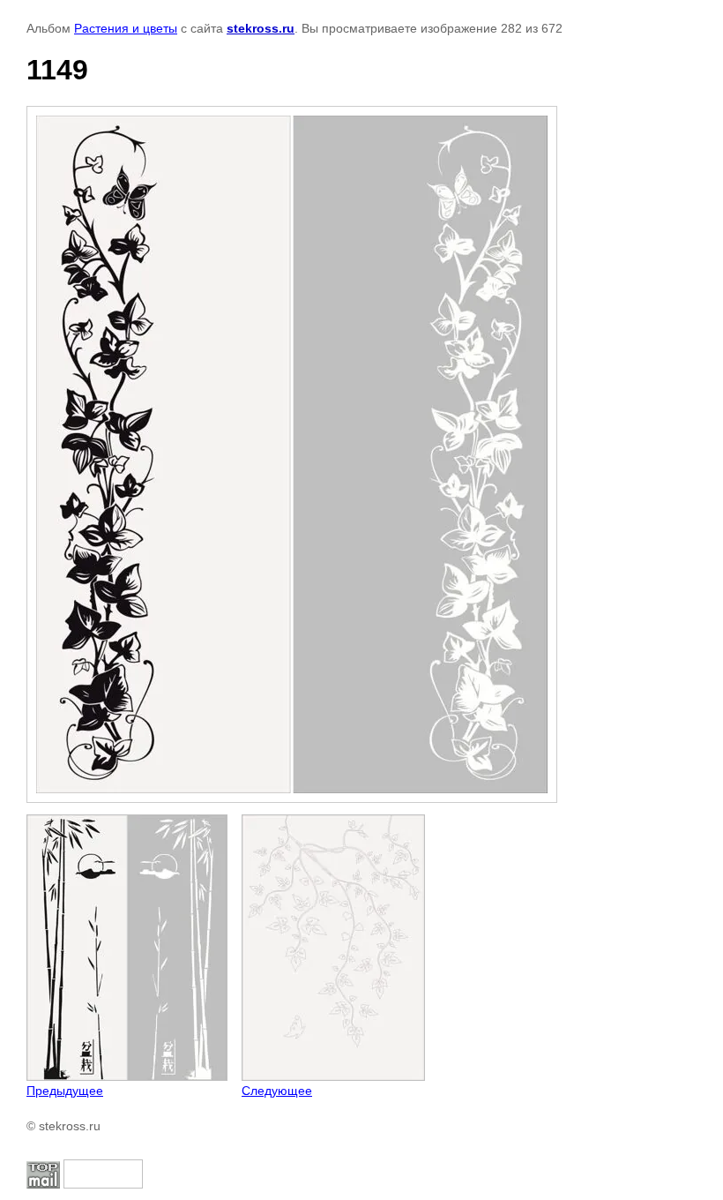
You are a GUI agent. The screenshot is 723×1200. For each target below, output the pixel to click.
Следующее (277, 1091)
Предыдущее (64, 1091)
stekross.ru (260, 28)
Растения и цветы (125, 28)
